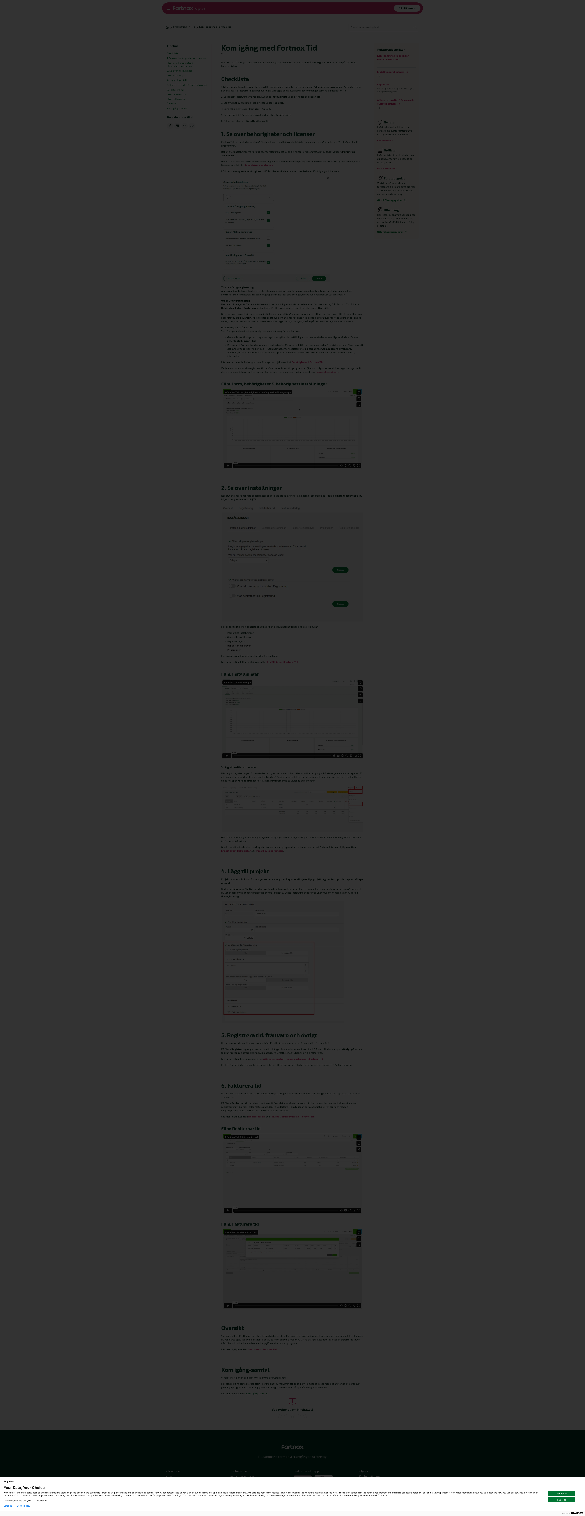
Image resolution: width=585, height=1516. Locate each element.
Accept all (562, 1493)
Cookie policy (23, 1506)
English (8, 1481)
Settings (8, 1506)
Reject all (561, 1499)
